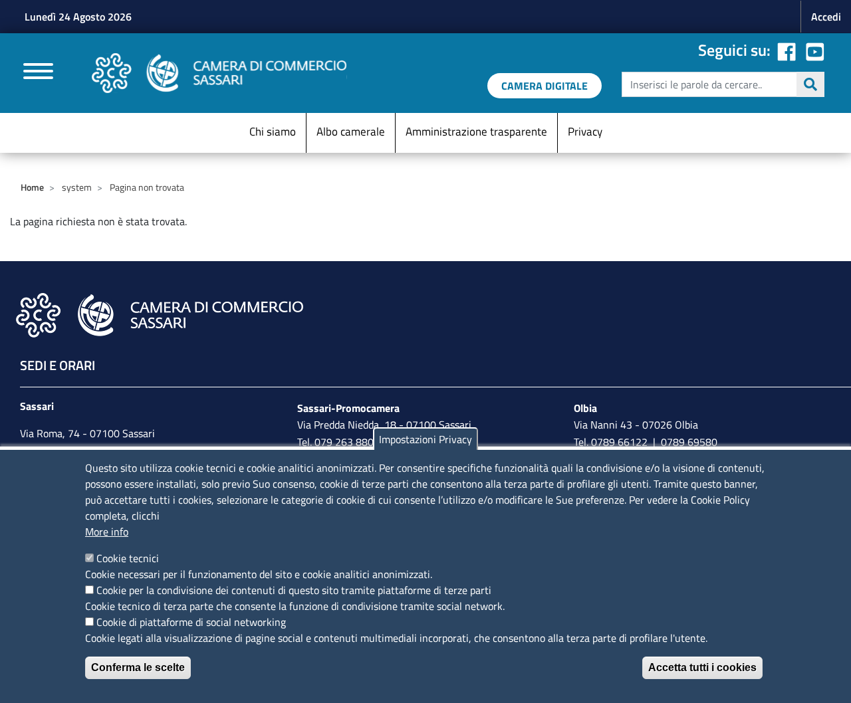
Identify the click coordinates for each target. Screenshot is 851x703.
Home (32, 187)
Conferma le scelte (138, 667)
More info (106, 532)
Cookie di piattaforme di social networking (191, 622)
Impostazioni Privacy (425, 439)
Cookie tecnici (127, 558)
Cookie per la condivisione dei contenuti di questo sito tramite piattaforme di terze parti (293, 590)
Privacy (585, 131)
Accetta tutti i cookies (702, 667)
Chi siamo (272, 131)
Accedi (826, 17)
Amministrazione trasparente (476, 131)
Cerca (810, 84)
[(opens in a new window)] (815, 50)
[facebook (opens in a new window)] (786, 50)
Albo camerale (350, 131)
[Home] (219, 73)
